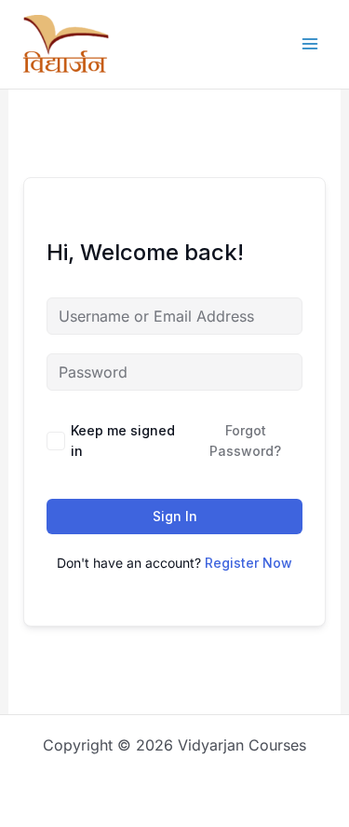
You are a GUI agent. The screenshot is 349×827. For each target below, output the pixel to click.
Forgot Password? (245, 440)
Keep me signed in (123, 440)
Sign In (175, 516)
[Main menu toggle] (309, 43)
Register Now (248, 563)
